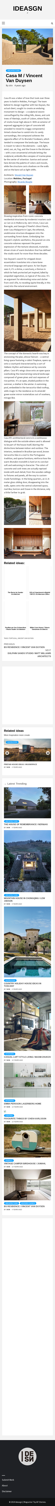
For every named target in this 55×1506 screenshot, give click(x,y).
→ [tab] (5, 783)
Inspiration (12, 742)
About (5, 1485)
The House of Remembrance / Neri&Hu (26, 824)
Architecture (13, 70)
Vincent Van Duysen (24, 175)
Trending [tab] (21, 783)
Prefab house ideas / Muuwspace (20, 764)
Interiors (10, 1054)
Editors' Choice (28, 1203)
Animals (9, 1160)
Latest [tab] (11, 783)
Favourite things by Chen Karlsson (25, 1119)
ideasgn (27, 8)
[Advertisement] (27, 695)
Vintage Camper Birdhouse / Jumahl (25, 1164)
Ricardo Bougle (25, 181)
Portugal (13, 638)
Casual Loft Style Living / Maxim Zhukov (27, 1057)
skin (11, 85)
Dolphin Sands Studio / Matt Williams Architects (29, 653)
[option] (27, 756)
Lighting (9, 1115)
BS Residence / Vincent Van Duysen (24, 645)
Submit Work (8, 1479)
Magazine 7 (29, 1502)
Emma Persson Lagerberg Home (22, 1104)
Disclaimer (7, 1491)
